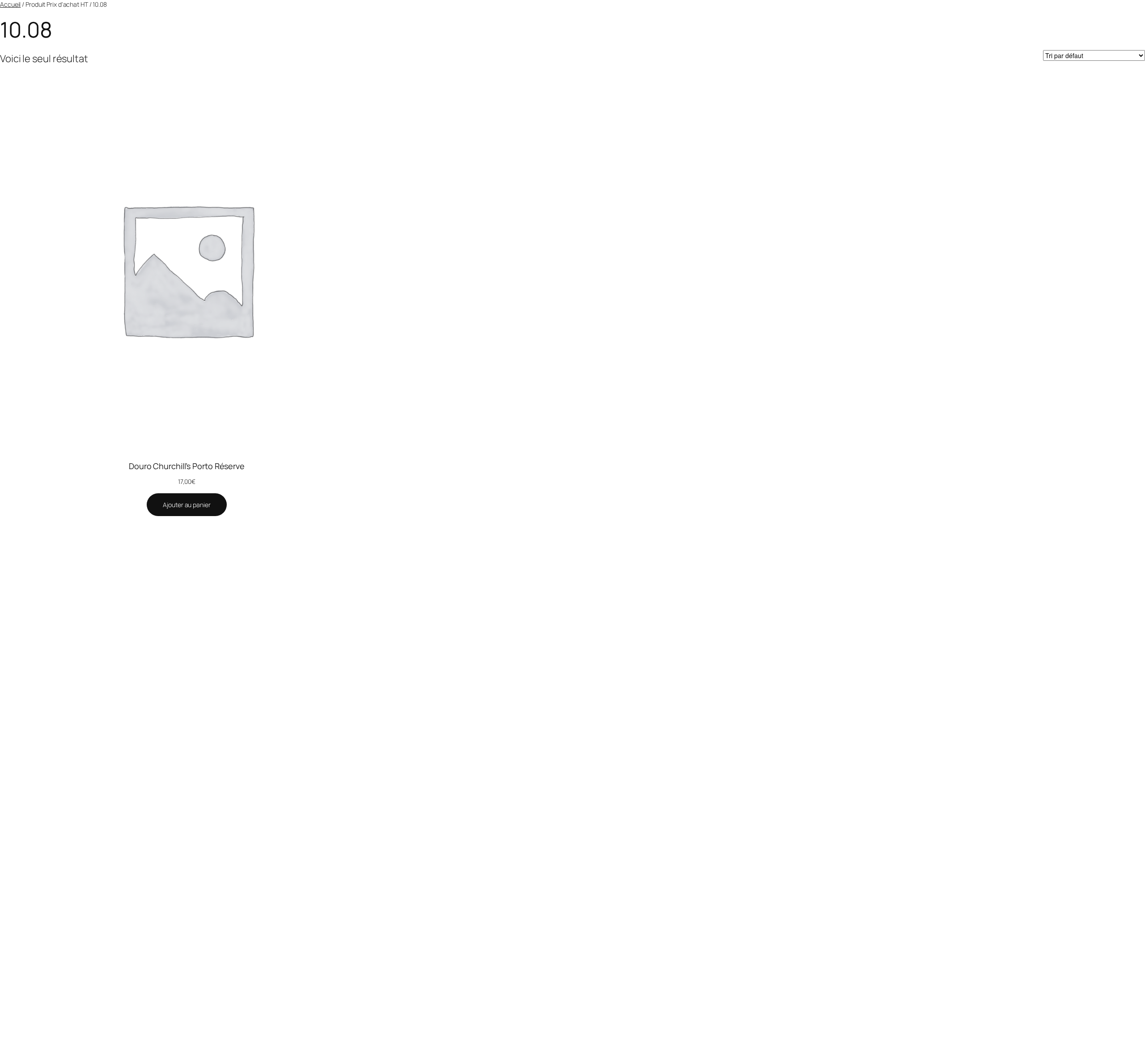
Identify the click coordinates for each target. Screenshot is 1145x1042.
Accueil (10, 4)
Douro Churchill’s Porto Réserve (187, 466)
